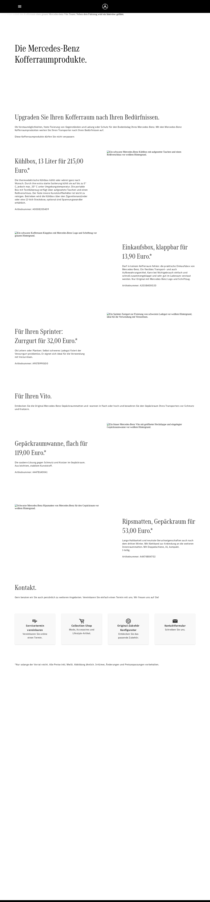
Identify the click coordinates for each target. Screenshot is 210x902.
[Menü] (20, 6)
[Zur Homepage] (105, 6)
